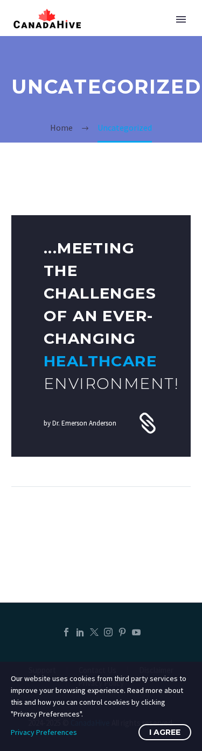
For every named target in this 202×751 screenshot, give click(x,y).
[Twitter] (94, 632)
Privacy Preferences (44, 732)
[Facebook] (66, 632)
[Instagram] (108, 632)
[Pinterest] (122, 632)
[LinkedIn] (80, 632)
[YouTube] (136, 632)
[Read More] (101, 336)
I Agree (164, 732)
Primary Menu (181, 19)
